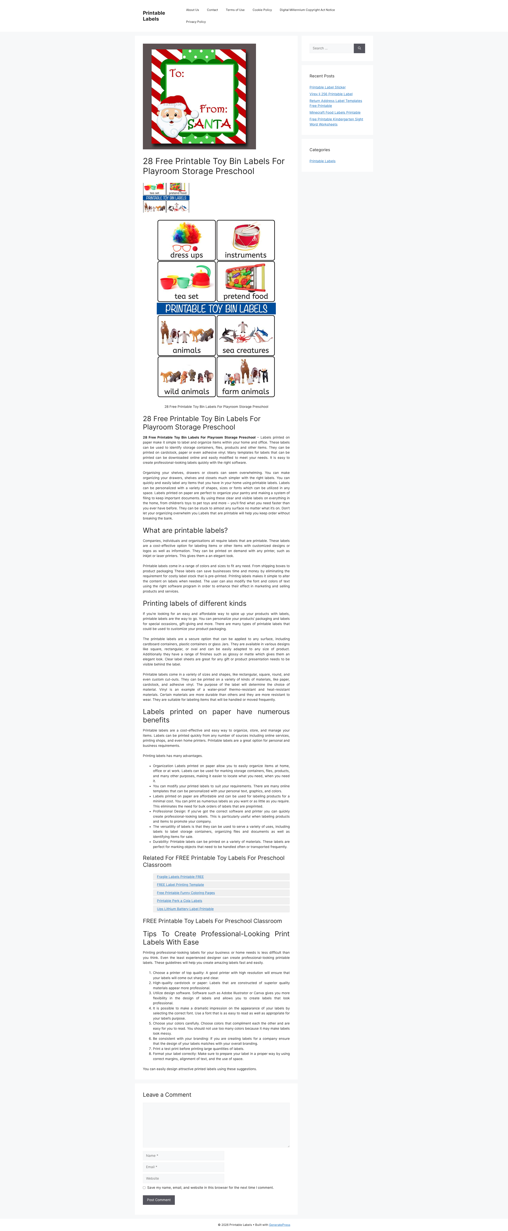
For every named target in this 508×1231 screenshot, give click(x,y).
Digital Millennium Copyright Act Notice (307, 10)
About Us (192, 10)
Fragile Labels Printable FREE (180, 877)
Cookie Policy (262, 10)
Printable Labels (154, 16)
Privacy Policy (196, 22)
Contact (212, 10)
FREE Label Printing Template (180, 885)
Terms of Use (235, 10)
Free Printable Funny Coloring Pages (186, 893)
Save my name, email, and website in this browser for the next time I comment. (210, 1188)
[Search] (359, 48)
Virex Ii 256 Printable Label (331, 94)
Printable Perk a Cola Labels (179, 901)
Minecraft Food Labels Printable (335, 112)
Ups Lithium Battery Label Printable (185, 909)
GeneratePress (279, 1225)
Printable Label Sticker (328, 87)
